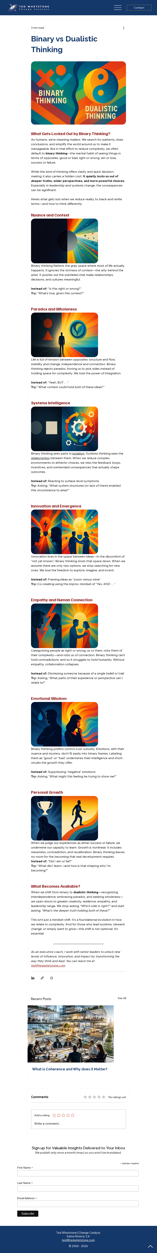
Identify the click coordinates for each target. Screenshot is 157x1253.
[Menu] (118, 7)
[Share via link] (42, 978)
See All (122, 998)
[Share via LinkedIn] (33, 978)
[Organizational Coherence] (78, 1034)
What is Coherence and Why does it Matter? (69, 1069)
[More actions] (123, 27)
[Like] (150, 1246)
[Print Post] (51, 978)
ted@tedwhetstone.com (78, 1240)
